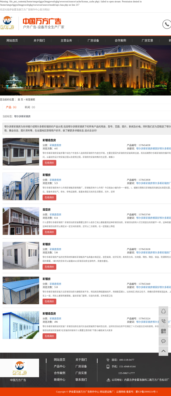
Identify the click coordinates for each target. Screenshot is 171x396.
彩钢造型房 (49, 140)
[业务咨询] (163, 311)
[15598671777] (163, 321)
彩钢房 (47, 175)
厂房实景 (147, 40)
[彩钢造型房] (21, 152)
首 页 (20, 99)
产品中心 (59, 366)
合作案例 (120, 40)
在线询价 (49, 163)
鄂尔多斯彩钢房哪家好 (148, 148)
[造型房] (21, 221)
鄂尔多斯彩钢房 (144, 183)
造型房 (47, 209)
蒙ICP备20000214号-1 (147, 391)
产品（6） (12, 107)
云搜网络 (121, 391)
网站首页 (12, 40)
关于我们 (39, 40)
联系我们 (81, 379)
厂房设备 (93, 40)
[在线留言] (163, 341)
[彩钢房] (21, 186)
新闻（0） (31, 107)
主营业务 (66, 40)
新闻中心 (59, 379)
